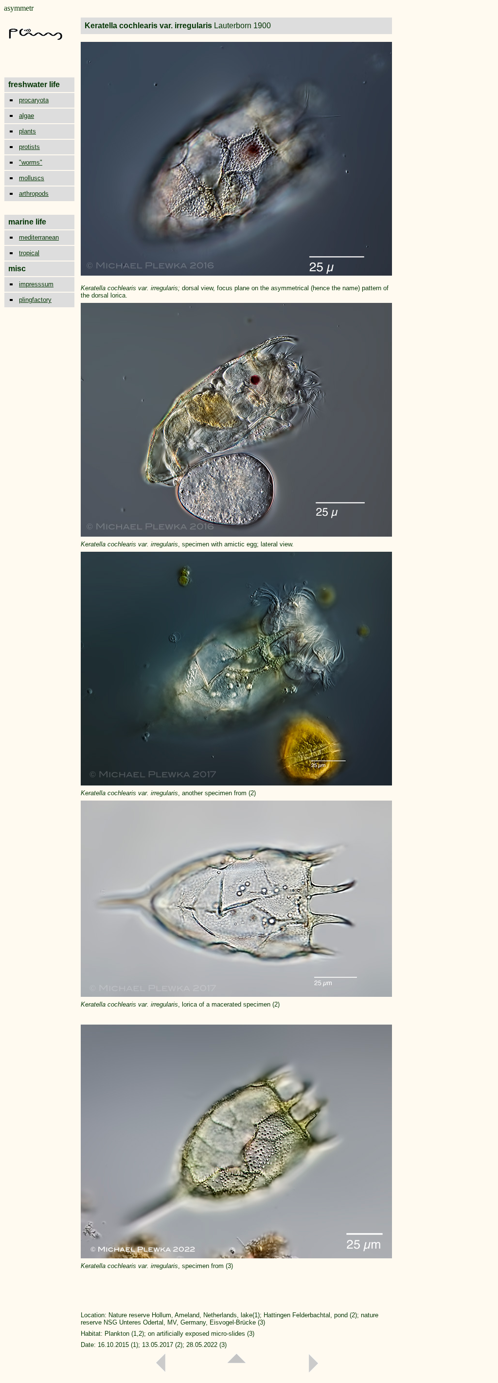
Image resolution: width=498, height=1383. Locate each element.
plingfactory (35, 299)
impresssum (36, 284)
